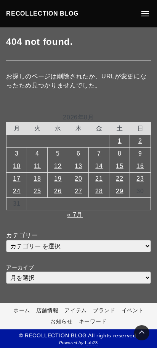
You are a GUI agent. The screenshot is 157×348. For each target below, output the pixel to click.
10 (16, 166)
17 (16, 178)
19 (57, 178)
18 (37, 178)
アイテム (75, 310)
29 (119, 191)
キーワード (93, 321)
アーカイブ (20, 267)
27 (78, 191)
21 (99, 178)
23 (140, 178)
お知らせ (61, 321)
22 (119, 178)
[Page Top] (141, 332)
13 (78, 166)
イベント (133, 310)
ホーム (21, 310)
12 (57, 166)
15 (119, 166)
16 (140, 166)
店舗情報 (47, 310)
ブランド (104, 310)
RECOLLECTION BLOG (42, 13)
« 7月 (75, 214)
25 (37, 191)
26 (57, 191)
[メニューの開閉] (145, 13)
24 (16, 191)
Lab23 (91, 342)
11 (37, 166)
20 (78, 178)
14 (99, 166)
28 (99, 191)
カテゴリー (22, 235)
